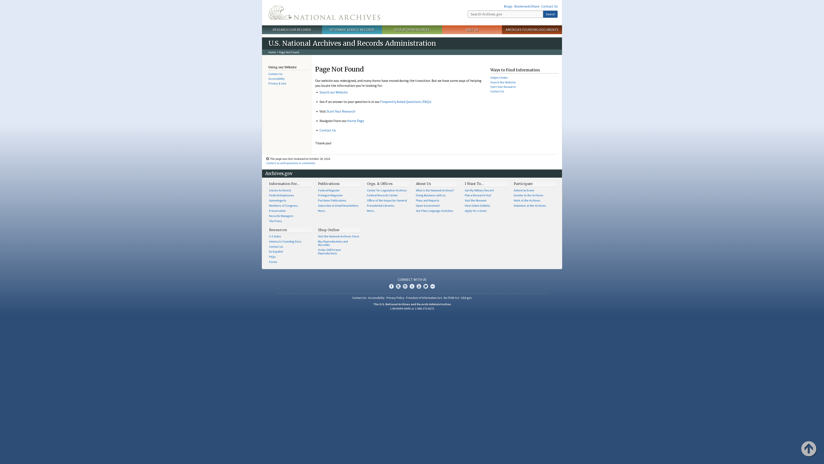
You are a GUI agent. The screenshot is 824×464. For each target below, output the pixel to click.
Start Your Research (341, 111)
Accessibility (276, 79)
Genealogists (277, 200)
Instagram (405, 286)
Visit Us (472, 29)
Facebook (391, 286)
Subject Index (499, 77)
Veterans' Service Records (352, 29)
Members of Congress (283, 206)
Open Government (428, 206)
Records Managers (281, 216)
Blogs (508, 6)
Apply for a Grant (475, 211)
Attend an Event (524, 190)
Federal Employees (281, 195)
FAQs (272, 257)
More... (322, 211)
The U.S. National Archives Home (324, 12)
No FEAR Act (451, 298)
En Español (276, 251)
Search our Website (334, 92)
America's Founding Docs (285, 241)
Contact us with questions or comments (290, 163)
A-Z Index (275, 236)
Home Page (355, 121)
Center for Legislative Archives (387, 190)
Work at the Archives (527, 200)
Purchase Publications (332, 200)
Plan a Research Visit (478, 195)
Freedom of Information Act (424, 298)
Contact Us (549, 6)
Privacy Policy (395, 298)
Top (809, 449)
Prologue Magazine (330, 195)
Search (550, 14)
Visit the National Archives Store (338, 236)
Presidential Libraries (380, 206)
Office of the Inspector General (387, 200)
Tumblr (412, 286)
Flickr (432, 286)
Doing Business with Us (431, 195)
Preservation (277, 211)
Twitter (398, 286)
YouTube (418, 286)
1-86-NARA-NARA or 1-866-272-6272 (412, 308)
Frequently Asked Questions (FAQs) (405, 101)
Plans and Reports (427, 200)
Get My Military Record (479, 190)
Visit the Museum (475, 200)
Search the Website (503, 82)
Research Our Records (292, 29)
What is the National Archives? (435, 190)
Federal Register (329, 190)
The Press (275, 221)
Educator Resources (412, 29)
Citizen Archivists (280, 190)
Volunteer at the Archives (530, 206)
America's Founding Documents (532, 29)
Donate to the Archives (528, 195)
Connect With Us (412, 279)
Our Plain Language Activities (434, 211)
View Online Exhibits (477, 206)
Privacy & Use (277, 83)
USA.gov (466, 298)
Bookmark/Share (526, 6)
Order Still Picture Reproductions (329, 251)
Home (272, 52)
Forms (273, 262)
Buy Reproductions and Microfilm (333, 243)
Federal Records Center (382, 195)
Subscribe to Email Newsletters (338, 206)
